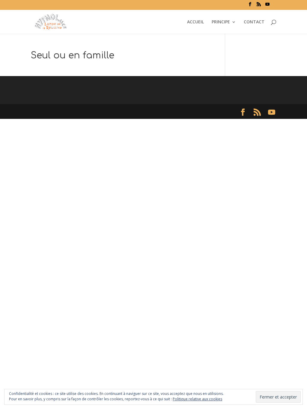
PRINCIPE (221, 22)
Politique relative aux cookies (197, 399)
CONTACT (254, 22)
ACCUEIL (195, 22)
